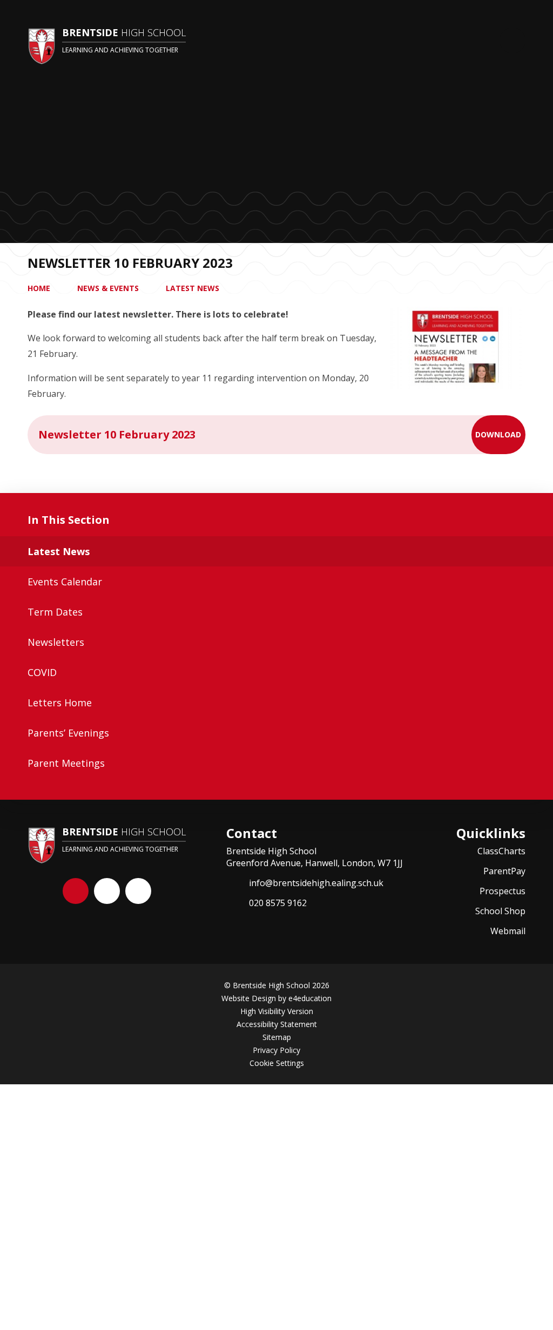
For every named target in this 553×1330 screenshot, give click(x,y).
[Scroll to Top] (76, 891)
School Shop (500, 911)
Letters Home (60, 702)
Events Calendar (65, 581)
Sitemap (276, 1037)
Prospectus (502, 891)
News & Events (108, 288)
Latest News (192, 288)
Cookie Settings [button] (276, 1063)
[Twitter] (107, 891)
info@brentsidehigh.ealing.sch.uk (316, 883)
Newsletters (56, 642)
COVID (42, 672)
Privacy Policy (276, 1050)
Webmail (507, 931)
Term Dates (55, 611)
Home (39, 288)
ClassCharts (501, 851)
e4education (310, 998)
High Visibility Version (276, 1011)
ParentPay (504, 871)
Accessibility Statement (277, 1024)
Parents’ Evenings (68, 732)
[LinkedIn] (138, 891)
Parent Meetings (66, 763)
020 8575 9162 (278, 903)
